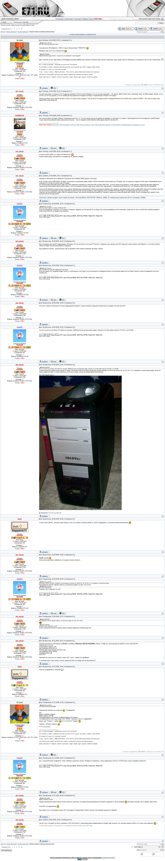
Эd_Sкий (19, 40)
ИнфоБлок (60, 19)
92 (74, 666)
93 (74, 702)
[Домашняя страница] (54, 148)
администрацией (109, 857)
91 (74, 640)
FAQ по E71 (56, 124)
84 (74, 303)
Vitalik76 (19, 203)
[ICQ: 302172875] (62, 238)
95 (74, 795)
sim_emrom (20, 91)
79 (71, 151)
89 (74, 579)
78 (71, 115)
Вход (158, 19)
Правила (85, 19)
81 (74, 203)
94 (74, 758)
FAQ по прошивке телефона (102, 124)
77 (71, 91)
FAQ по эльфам (75, 124)
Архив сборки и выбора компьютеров (42, 31)
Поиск (91, 19)
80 (71, 175)
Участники (77, 19)
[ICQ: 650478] (62, 148)
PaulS (20, 519)
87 (74, 519)
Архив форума (11, 31)
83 (74, 265)
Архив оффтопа (23, 31)
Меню (4, 22)
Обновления (69, 19)
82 (74, 241)
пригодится (46, 726)
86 (74, 364)
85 (74, 327)
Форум (3, 31)
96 (71, 819)
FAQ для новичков (65, 124)
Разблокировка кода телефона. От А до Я (133, 124)
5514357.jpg (52, 513)
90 (74, 616)
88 (74, 554)
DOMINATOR (19, 115)
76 (71, 40)
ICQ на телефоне (116, 124)
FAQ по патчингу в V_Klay (87, 124)
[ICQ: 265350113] (54, 88)
